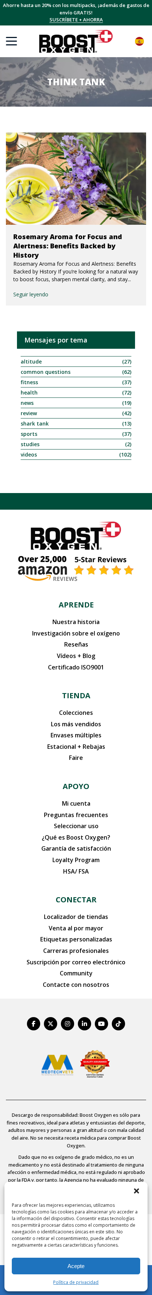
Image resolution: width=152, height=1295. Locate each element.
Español (139, 41)
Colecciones (76, 713)
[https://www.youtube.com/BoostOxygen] (101, 1023)
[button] (136, 1191)
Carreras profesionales (76, 951)
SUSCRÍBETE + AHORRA (76, 19)
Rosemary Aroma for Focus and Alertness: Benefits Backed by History (67, 245)
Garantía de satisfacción (76, 848)
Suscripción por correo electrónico (76, 962)
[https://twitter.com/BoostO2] (50, 1023)
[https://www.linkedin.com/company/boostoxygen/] (84, 1023)
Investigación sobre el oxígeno (76, 633)
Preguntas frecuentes (76, 815)
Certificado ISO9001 (76, 667)
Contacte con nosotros (76, 985)
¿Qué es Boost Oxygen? (76, 837)
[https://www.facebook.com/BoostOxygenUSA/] (33, 1023)
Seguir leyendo (30, 294)
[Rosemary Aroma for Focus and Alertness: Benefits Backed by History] (76, 178)
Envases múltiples (76, 735)
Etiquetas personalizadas (76, 939)
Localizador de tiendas (76, 917)
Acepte (76, 1266)
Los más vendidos (76, 724)
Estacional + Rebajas (76, 747)
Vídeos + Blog (76, 656)
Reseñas (76, 644)
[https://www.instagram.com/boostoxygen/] (67, 1023)
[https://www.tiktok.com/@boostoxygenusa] (118, 1023)
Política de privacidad (76, 1282)
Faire (76, 758)
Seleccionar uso (76, 826)
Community (76, 973)
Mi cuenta (76, 803)
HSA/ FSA (76, 871)
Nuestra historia (76, 622)
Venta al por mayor (76, 928)
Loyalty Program (76, 860)
